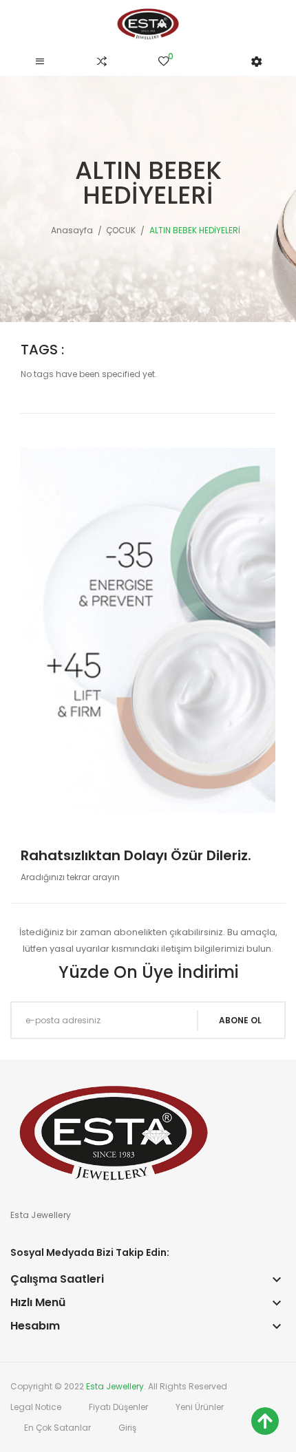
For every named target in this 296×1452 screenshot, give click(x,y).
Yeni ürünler (200, 1407)
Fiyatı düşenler (118, 1407)
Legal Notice (35, 1407)
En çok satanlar (57, 1427)
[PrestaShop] (148, 629)
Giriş (127, 1427)
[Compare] (102, 62)
